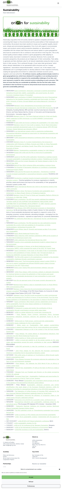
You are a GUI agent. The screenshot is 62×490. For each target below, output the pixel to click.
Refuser (31, 481)
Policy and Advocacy (9, 12)
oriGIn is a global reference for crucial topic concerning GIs (33, 312)
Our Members (35, 443)
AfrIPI (33, 447)
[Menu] (58, 3)
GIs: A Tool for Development (39, 458)
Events (5, 456)
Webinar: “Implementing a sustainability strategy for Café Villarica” (34, 150)
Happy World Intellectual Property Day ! (26, 233)
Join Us (34, 446)
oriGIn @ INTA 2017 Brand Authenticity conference (33, 421)
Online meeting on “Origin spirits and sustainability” (30, 338)
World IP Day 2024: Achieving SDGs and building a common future (34, 165)
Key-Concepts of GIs (37, 455)
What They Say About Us (38, 444)
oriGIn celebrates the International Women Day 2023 (30, 240)
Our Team (34, 441)
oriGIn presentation (37, 440)
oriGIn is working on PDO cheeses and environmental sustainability (35, 414)
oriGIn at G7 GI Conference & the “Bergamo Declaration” (31, 425)
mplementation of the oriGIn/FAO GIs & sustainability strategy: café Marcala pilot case (35, 399)
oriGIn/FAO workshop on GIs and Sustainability (29, 429)
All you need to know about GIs (11, 458)
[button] (59, 469)
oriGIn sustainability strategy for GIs (25, 423)
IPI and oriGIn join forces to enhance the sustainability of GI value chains (36, 122)
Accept (31, 477)
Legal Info (34, 456)
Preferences (31, 486)
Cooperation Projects (8, 459)
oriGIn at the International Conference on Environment (31, 427)
